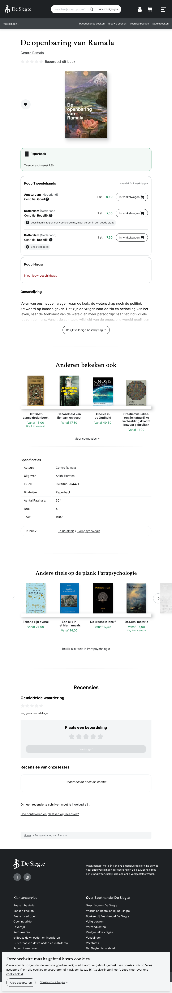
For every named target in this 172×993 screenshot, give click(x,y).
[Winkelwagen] (150, 9)
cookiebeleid (14, 974)
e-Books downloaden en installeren (36, 937)
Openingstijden (23, 921)
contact (97, 865)
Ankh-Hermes (65, 475)
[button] (14, 598)
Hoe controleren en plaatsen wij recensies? (50, 814)
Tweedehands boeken (92, 23)
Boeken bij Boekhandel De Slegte (107, 916)
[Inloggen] (140, 9)
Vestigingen (94, 937)
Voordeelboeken (139, 23)
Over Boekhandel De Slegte (108, 897)
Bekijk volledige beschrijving (84, 330)
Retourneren (21, 932)
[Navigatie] (163, 9)
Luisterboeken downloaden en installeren (40, 943)
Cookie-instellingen (52, 982)
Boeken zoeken (23, 910)
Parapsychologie (88, 531)
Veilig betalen (95, 921)
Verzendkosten (96, 927)
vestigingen (105, 869)
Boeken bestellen (24, 905)
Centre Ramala (32, 53)
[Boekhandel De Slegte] (18, 9)
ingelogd (78, 804)
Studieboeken (160, 23)
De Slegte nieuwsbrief (100, 948)
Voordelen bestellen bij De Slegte (108, 910)
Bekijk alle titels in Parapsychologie (86, 648)
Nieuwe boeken (117, 23)
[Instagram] (27, 877)
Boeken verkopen (24, 916)
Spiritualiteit (66, 531)
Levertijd (19, 927)
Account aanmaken (25, 948)
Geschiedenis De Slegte (101, 905)
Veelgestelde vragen (143, 873)
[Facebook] (17, 877)
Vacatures (92, 943)
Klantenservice (25, 897)
